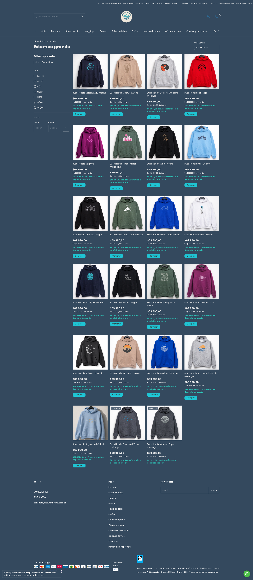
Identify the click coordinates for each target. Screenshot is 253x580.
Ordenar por (199, 43)
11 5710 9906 (40, 497)
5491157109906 (41, 491)
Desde (36, 122)
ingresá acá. (189, 568)
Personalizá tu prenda (119, 546)
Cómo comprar (173, 31)
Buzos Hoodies (73, 31)
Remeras (55, 31)
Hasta (51, 122)
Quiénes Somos (116, 535)
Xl (36, 62)
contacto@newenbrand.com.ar (50, 502)
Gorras (103, 31)
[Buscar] (82, 16)
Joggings (89, 31)
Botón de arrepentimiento (208, 568)
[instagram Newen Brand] (35, 481)
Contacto (113, 541)
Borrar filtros (47, 62)
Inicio (43, 31)
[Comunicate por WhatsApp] (246, 573)
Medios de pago (152, 31)
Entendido (39, 575)
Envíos (135, 31)
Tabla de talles (119, 31)
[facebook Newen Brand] (41, 481)
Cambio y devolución (197, 31)
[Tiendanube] (148, 573)
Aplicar (66, 128)
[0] (216, 17)
